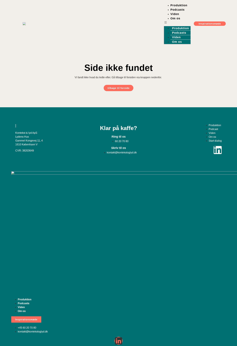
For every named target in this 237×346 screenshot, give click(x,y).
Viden (174, 14)
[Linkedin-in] (218, 150)
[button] (177, 23)
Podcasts (177, 9)
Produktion (178, 5)
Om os (175, 18)
